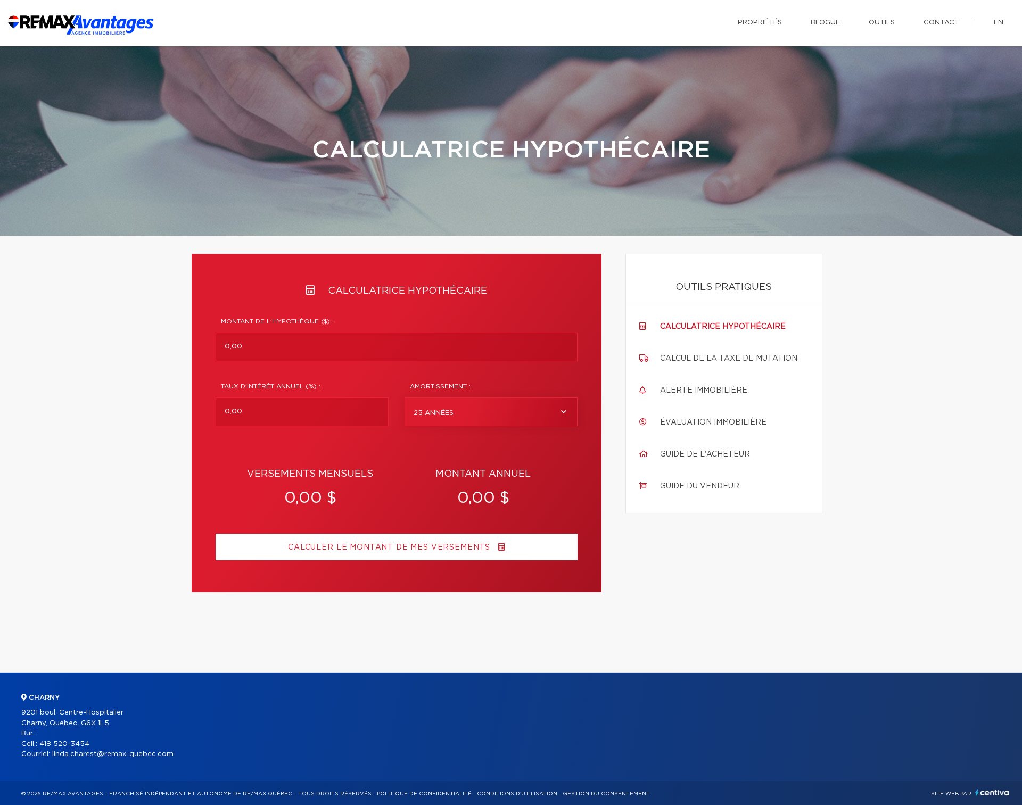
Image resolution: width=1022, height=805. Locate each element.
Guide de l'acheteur (705, 454)
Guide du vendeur (699, 486)
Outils (882, 22)
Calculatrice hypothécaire (723, 326)
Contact (941, 22)
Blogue (825, 22)
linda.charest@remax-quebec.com (113, 754)
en (998, 22)
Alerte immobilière (703, 390)
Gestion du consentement (606, 793)
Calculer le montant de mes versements (390, 547)
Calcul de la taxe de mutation (728, 358)
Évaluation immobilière (713, 422)
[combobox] (491, 411)
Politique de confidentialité (424, 793)
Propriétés (760, 22)
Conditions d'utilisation (517, 793)
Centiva (992, 792)
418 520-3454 (64, 744)
